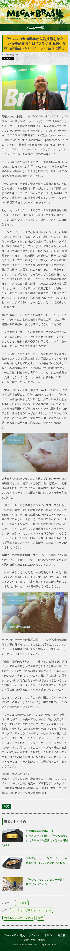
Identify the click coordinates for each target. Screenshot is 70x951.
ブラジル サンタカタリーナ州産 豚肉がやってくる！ (47, 882)
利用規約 (29, 940)
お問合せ (42, 940)
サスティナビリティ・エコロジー (31, 910)
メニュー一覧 (35, 27)
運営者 (61, 935)
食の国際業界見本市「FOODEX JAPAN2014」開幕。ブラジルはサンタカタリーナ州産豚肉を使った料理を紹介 (35, 838)
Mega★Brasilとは (15, 935)
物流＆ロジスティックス (18, 917)
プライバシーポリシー (42, 935)
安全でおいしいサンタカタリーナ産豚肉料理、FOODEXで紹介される (47, 860)
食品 (40, 917)
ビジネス (21, 903)
